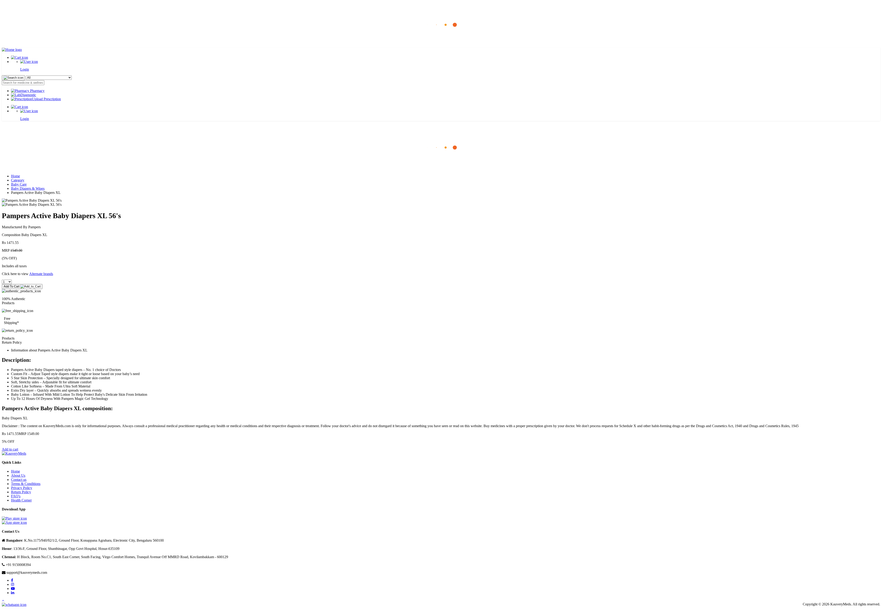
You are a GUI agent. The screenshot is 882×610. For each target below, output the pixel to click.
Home (15, 176)
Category (17, 180)
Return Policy (21, 492)
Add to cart (10, 449)
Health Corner (21, 500)
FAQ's (15, 496)
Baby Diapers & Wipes (28, 188)
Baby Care (19, 184)
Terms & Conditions (25, 484)
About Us (18, 475)
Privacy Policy (21, 488)
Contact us (18, 480)
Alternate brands (41, 274)
